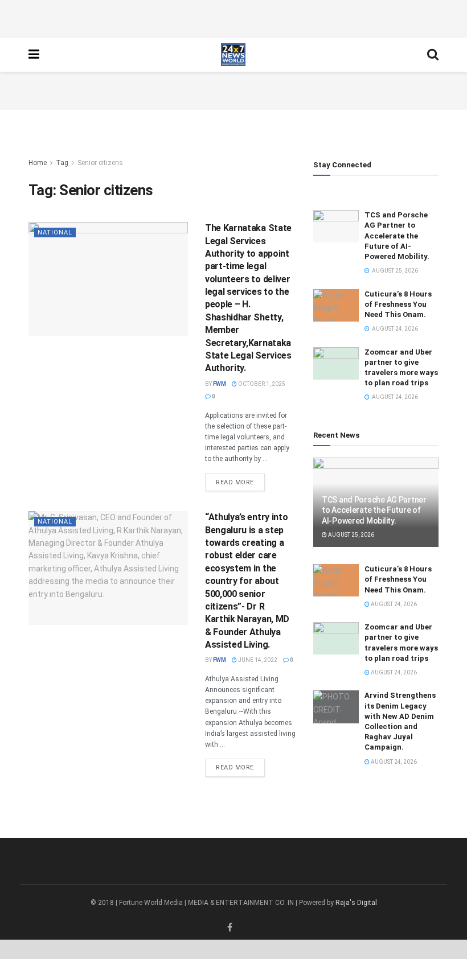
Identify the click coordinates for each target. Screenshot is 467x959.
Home (37, 163)
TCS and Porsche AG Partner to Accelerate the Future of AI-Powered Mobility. (396, 236)
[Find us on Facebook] (229, 928)
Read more (240, 482)
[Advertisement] (233, 17)
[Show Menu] (33, 55)
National (55, 232)
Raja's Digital (356, 903)
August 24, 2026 (393, 604)
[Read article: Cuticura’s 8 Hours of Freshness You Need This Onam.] (336, 305)
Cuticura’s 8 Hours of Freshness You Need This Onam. (398, 304)
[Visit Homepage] (233, 54)
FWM (219, 384)
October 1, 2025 (261, 384)
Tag (62, 163)
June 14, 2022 (257, 660)
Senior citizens (100, 163)
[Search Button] (433, 55)
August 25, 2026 (350, 535)
